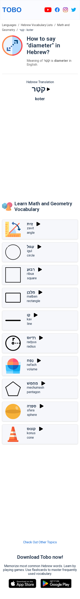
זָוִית (30, 224)
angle (31, 233)
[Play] (48, 89)
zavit (30, 228)
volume (32, 369)
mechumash (35, 387)
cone (30, 437)
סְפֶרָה (31, 406)
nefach (32, 365)
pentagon (33, 392)
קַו (28, 315)
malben (32, 296)
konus (31, 433)
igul (29, 251)
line (29, 324)
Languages (9, 25)
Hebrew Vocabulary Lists (37, 25)
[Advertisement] (40, 147)
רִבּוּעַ (31, 269)
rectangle (33, 301)
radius (31, 346)
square (32, 278)
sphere (32, 415)
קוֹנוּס (31, 429)
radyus (32, 342)
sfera (30, 410)
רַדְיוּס (31, 338)
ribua (30, 274)
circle (31, 255)
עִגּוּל (30, 247)
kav (29, 319)
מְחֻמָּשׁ (32, 383)
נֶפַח (30, 360)
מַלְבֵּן (31, 292)
